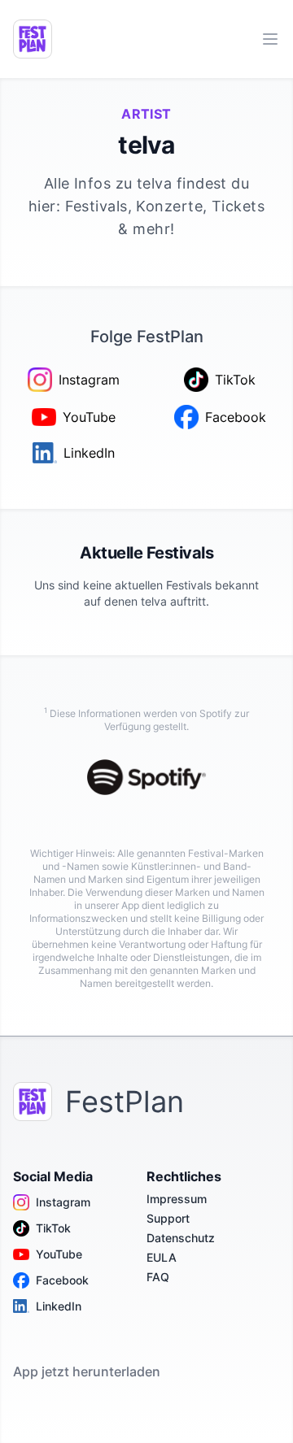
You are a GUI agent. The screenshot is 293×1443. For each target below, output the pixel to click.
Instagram (63, 1202)
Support (168, 1218)
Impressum (176, 1199)
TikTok (53, 1228)
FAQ (157, 1277)
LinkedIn (58, 1306)
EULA (161, 1257)
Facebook (62, 1280)
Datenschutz (180, 1238)
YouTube (59, 1254)
